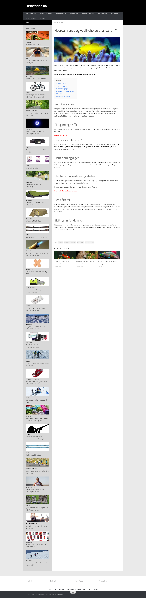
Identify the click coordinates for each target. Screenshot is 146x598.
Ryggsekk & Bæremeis (32, 379)
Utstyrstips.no (36, 6)
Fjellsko (28, 505)
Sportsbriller (30, 487)
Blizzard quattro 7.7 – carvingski (36, 237)
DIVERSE (42, 18)
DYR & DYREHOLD (31, 14)
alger (93, 242)
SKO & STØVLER (103, 14)
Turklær (28, 416)
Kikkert (28, 58)
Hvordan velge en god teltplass (36, 79)
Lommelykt (29, 129)
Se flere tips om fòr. (60, 136)
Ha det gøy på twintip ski (34, 455)
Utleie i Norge (79, 581)
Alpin (27, 235)
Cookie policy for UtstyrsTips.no (76, 589)
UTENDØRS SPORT (60, 14)
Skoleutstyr (53, 581)
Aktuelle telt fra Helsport (34, 221)
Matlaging (29, 251)
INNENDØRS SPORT (45, 14)
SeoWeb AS (60, 594)
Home (49, 589)
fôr (85, 242)
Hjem (89, 589)
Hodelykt (29, 147)
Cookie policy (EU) (59, 589)
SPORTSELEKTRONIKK (88, 14)
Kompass (28, 306)
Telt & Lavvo (29, 76)
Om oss (96, 589)
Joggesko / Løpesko (31, 111)
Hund (27, 166)
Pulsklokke (29, 343)
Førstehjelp (29, 269)
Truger (28, 361)
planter (82, 242)
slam (89, 242)
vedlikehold (73, 242)
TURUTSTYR (114, 14)
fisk (78, 242)
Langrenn (29, 324)
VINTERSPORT (74, 14)
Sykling (28, 92)
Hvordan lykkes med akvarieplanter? (66, 191)
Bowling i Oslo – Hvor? (33, 44)
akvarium (61, 242)
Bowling (28, 42)
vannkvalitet (66, 242)
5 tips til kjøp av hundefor (34, 168)
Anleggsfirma (103, 581)
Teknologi (29, 581)
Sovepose (29, 182)
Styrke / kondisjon (31, 524)
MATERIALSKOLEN (31, 18)
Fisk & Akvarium (59, 23)
